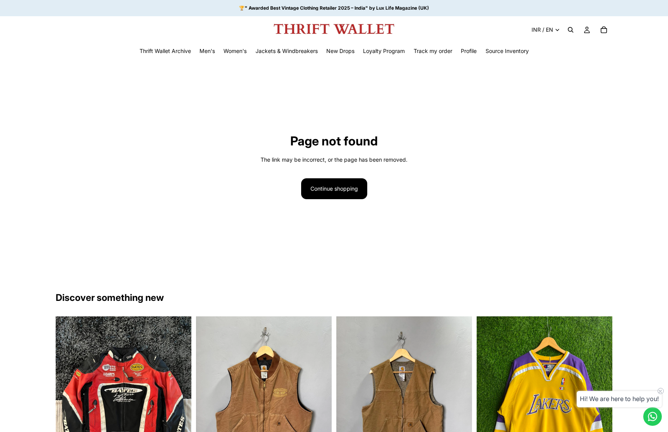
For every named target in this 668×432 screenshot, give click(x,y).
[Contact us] (652, 416)
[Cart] (603, 29)
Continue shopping (334, 188)
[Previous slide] (67, 401)
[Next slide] (179, 401)
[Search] (570, 29)
